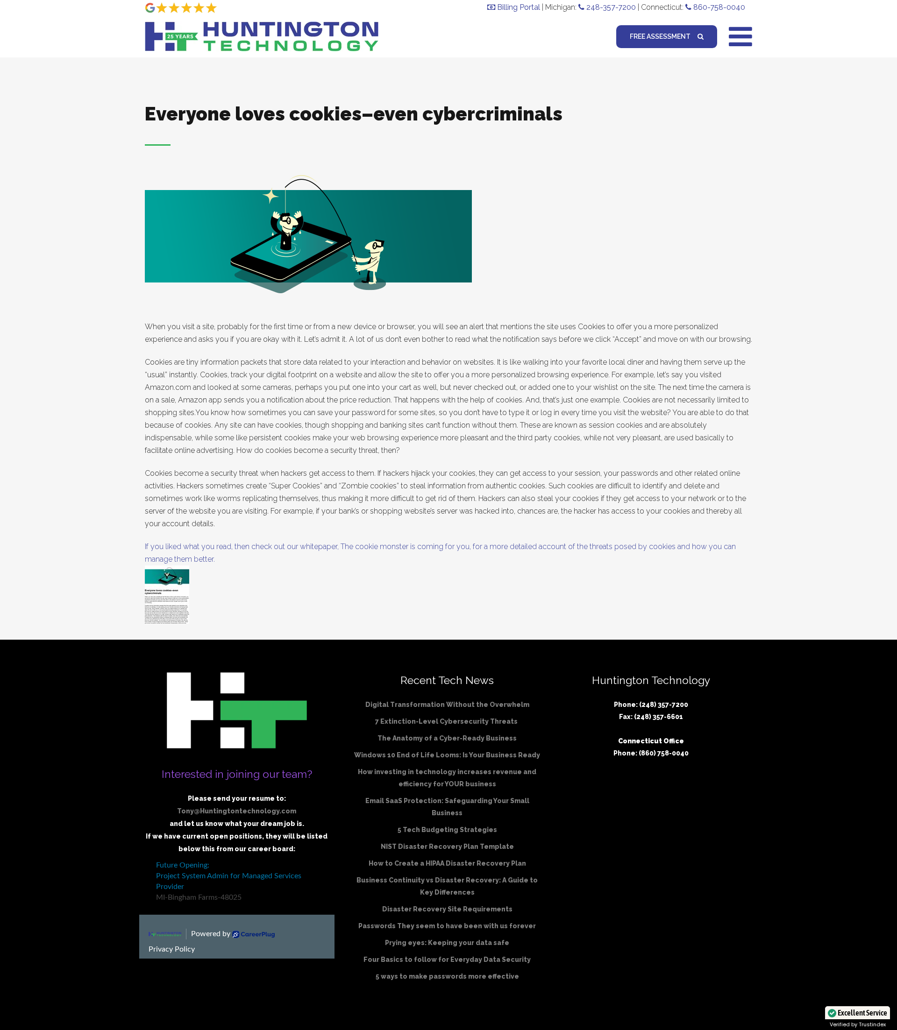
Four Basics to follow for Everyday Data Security (447, 959)
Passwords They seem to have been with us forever (447, 926)
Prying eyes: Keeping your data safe (447, 942)
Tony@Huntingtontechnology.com (236, 811)
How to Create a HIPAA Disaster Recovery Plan (447, 863)
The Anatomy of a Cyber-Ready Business (447, 738)
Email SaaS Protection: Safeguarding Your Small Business (447, 807)
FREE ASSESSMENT (660, 36)
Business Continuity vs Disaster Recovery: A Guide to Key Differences (447, 886)
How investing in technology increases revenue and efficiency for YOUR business (447, 778)
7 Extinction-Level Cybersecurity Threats (447, 721)
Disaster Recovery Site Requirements (447, 909)
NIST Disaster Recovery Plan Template (447, 846)
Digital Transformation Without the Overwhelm (447, 704)
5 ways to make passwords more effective (447, 976)
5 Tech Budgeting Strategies (447, 829)
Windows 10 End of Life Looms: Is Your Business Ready (447, 755)
